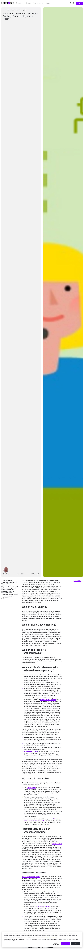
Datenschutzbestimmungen (51, 936)
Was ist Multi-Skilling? (7, 580)
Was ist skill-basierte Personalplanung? (6, 584)
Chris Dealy (6, 573)
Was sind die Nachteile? (7, 589)
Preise (48, 3)
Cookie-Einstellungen (56, 944)
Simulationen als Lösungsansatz (10, 594)
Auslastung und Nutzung (48, 699)
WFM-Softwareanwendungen (31, 876)
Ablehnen (75, 943)
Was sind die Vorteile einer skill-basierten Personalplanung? (9, 587)
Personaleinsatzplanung (21, 10)
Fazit (2, 598)
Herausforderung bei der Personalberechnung (7, 592)
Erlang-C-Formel (57, 843)
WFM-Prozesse (10, 10)
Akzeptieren (65, 943)
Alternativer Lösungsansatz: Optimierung (9, 596)
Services (28, 3)
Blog (4, 10)
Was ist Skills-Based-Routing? (9, 582)
